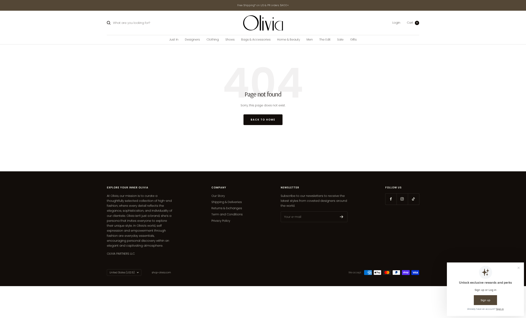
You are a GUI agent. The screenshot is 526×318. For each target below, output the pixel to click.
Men (310, 39)
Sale (340, 39)
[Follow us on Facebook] (391, 199)
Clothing (212, 39)
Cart (412, 23)
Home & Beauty (288, 39)
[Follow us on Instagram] (402, 199)
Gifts (353, 39)
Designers (192, 39)
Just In (173, 39)
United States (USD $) (122, 272)
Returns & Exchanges (226, 208)
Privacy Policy (220, 221)
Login (396, 23)
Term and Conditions (227, 214)
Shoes (230, 39)
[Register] (341, 216)
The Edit (325, 39)
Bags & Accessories (256, 39)
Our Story (218, 196)
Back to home (263, 119)
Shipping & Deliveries (226, 202)
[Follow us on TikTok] (413, 199)
